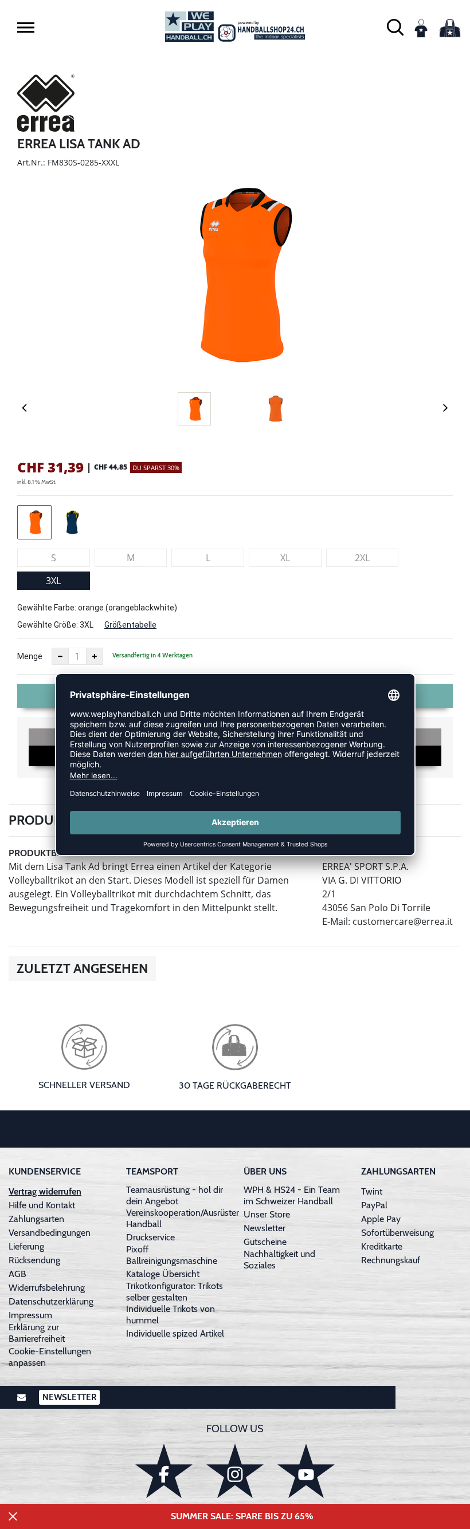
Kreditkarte (381, 1246)
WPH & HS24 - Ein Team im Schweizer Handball (292, 1195)
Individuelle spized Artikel (175, 1333)
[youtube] (306, 1471)
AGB (17, 1273)
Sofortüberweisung (397, 1232)
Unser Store (267, 1214)
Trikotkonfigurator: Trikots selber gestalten (174, 1291)
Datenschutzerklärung (51, 1301)
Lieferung (26, 1246)
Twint (371, 1191)
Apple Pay (381, 1218)
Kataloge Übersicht (162, 1273)
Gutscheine (265, 1241)
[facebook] (164, 1471)
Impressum (30, 1315)
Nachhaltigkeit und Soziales (279, 1259)
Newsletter (264, 1228)
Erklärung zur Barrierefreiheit (37, 1333)
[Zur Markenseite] (46, 104)
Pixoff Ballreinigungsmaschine (171, 1255)
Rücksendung (34, 1260)
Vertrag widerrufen (45, 1191)
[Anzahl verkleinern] (60, 656)
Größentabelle (130, 624)
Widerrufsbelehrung (47, 1287)
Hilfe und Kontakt (42, 1205)
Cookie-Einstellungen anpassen (50, 1357)
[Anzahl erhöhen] (94, 656)
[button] (26, 27)
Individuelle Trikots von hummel (170, 1314)
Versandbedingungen (50, 1232)
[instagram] (235, 1471)
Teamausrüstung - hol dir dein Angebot (174, 1195)
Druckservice (150, 1237)
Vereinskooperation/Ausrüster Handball (182, 1218)
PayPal (374, 1205)
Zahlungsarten (36, 1218)
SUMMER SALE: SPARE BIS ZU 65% (242, 1516)
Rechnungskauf (390, 1260)
